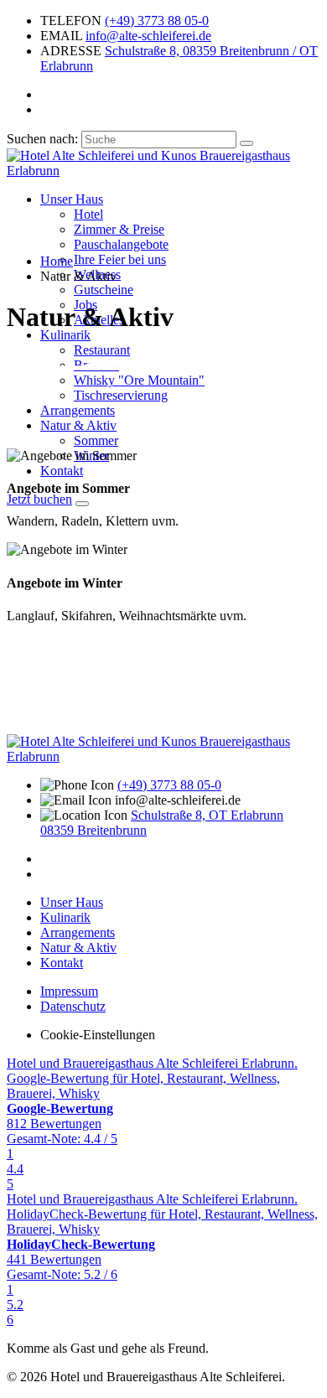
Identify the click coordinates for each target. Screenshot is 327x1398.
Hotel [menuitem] (88, 214)
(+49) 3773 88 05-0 (157, 20)
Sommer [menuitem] (96, 440)
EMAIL (61, 35)
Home (56, 261)
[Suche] (246, 143)
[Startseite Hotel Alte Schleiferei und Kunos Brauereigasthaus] (163, 170)
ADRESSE (70, 51)
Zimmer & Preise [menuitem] (119, 229)
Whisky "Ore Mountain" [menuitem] (139, 380)
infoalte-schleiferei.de (148, 35)
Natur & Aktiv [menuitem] (78, 425)
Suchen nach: (42, 139)
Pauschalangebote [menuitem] (121, 244)
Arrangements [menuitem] (77, 410)
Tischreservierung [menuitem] (121, 395)
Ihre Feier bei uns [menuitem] (120, 259)
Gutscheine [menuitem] (103, 289)
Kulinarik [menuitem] (65, 335)
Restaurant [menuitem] (102, 350)
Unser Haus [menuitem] (71, 199)
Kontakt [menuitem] (61, 470)
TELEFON (70, 20)
